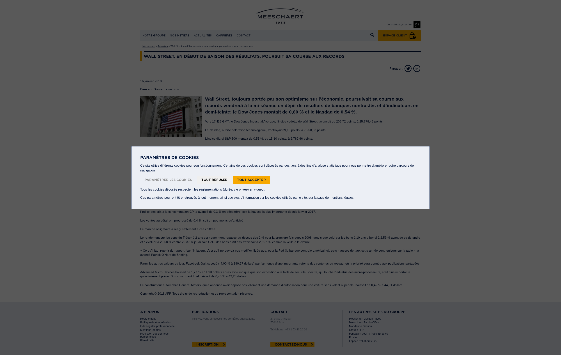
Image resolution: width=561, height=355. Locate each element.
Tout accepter (251, 180)
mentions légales (342, 197)
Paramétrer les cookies (168, 180)
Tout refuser (214, 180)
